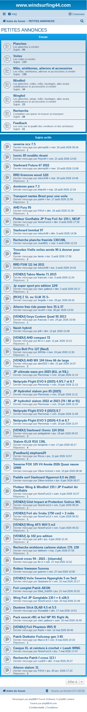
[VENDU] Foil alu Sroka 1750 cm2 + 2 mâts (43, 513)
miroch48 (43, 178)
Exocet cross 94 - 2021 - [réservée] (37, 559)
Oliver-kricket (45, 471)
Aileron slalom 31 (26, 667)
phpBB (32, 699)
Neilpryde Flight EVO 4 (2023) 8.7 (37, 410)
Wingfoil (19, 95)
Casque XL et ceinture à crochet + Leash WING (46, 648)
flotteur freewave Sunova (31, 568)
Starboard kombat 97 (28, 230)
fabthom (42, 550)
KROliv (42, 352)
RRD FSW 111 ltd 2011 (28, 264)
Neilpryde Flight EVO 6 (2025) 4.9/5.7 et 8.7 (43, 381)
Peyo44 (42, 158)
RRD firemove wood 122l (30, 175)
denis (41, 256)
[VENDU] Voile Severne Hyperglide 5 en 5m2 (45, 578)
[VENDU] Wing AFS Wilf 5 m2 (34, 524)
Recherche (20, 111)
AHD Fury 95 (22, 207)
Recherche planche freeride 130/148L (39, 240)
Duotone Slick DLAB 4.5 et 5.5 (34, 607)
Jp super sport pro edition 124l (35, 285)
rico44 (41, 310)
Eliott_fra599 (45, 591)
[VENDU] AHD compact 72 (31, 337)
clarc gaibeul (45, 288)
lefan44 (42, 189)
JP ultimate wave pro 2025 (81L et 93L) (40, 372)
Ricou (41, 456)
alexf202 (42, 363)
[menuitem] (12, 14)
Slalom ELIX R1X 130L (29, 441)
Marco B (42, 639)
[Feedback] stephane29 (29, 453)
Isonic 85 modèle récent (30, 155)
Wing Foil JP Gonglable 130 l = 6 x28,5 (41, 597)
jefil (39, 331)
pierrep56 (43, 147)
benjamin (43, 444)
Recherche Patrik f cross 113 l (34, 658)
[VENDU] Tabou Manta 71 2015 (34, 274)
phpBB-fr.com (49, 703)
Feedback (20, 123)
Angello (42, 300)
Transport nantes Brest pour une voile (40, 196)
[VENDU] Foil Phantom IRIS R (34, 627)
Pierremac (43, 375)
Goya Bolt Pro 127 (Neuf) (30, 349)
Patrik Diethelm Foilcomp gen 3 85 (38, 636)
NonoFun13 (44, 222)
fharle (41, 630)
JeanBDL (43, 243)
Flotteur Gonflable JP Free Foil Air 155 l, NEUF (46, 219)
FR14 (41, 210)
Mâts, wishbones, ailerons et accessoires (42, 68)
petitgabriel (44, 433)
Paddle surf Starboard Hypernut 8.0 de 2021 (44, 477)
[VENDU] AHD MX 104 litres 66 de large (41, 360)
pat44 (41, 199)
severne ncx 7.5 (24, 144)
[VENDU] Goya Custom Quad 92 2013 (39, 316)
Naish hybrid (22, 328)
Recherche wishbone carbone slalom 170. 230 (46, 547)
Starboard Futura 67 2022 (31, 165)
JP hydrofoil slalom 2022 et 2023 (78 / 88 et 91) (46, 401)
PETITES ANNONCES (24, 29)
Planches (19, 43)
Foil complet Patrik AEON (31, 588)
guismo (42, 571)
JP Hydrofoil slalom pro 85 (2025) (37, 391)
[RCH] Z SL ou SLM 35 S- (31, 297)
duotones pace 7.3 (26, 186)
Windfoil (19, 80)
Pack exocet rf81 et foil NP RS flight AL (41, 617)
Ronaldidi (43, 610)
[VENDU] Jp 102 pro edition (32, 536)
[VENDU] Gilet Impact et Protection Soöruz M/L (47, 502)
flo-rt (40, 340)
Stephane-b (44, 581)
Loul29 (41, 661)
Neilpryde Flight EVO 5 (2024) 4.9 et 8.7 (41, 420)
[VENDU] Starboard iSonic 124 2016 (38, 430)
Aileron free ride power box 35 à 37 (38, 307)
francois (42, 277)
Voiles (17, 56)
